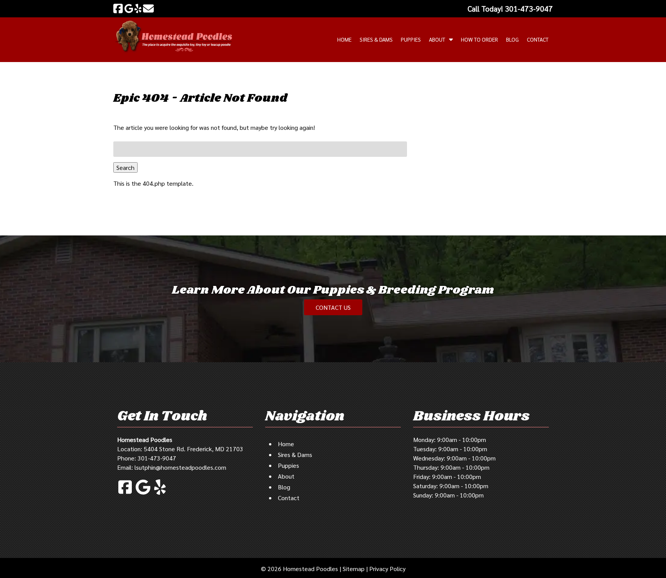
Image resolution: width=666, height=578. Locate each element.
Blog (512, 39)
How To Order (479, 39)
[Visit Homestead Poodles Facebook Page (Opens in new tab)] (118, 8)
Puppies (411, 39)
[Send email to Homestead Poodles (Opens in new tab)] (148, 8)
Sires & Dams (376, 39)
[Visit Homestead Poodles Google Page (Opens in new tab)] (128, 8)
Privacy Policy (387, 569)
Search (125, 167)
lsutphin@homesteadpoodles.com (180, 467)
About (437, 39)
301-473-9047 (157, 458)
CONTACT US (333, 307)
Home (344, 39)
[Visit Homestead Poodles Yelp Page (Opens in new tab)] (138, 8)
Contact (537, 39)
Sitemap (354, 569)
